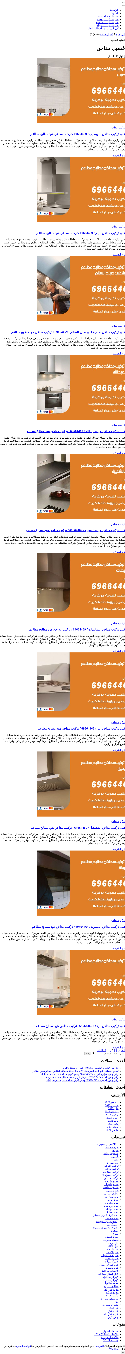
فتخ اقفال (113, 1246)
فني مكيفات (111, 1267)
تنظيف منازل (111, 1193)
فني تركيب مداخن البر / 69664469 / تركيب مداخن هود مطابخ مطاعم (81, 728)
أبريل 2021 (112, 1127)
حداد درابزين (111, 1202)
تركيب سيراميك (110, 1175)
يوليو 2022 (113, 1120)
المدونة (114, 13)
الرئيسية (114, 10)
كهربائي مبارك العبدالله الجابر (102, 28)
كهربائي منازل (110, 1280)
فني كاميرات (111, 1261)
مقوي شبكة (112, 1292)
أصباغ (115, 1150)
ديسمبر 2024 (111, 1102)
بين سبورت (112, 1162)
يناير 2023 (113, 1108)
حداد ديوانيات (111, 1209)
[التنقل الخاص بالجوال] (123, 2)
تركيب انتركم (111, 1165)
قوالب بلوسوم (23, 1346)
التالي (100, 1050)
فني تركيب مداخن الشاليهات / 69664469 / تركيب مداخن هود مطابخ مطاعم (77, 629)
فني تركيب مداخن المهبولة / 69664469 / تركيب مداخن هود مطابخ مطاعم (78, 926)
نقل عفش (113, 1311)
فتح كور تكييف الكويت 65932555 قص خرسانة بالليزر (90, 1067)
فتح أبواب (113, 1243)
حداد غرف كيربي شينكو (105, 1215)
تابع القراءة (119, 155)
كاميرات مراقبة (110, 1270)
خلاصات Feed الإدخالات (106, 1334)
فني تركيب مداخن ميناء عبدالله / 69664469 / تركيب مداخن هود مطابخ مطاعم (76, 431)
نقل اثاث (113, 1308)
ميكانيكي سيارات (109, 1298)
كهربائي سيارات (110, 1277)
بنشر (115, 1159)
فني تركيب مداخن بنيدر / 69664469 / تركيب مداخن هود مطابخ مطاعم (80, 233)
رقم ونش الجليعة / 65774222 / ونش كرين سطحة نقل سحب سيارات (82, 1077)
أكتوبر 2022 (112, 1117)
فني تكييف (112, 1249)
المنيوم (114, 1156)
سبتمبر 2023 (111, 1105)
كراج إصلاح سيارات (108, 1274)
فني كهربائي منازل (108, 1264)
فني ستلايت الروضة (107, 19)
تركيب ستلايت (110, 1172)
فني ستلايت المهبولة (107, 25)
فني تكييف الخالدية (108, 16)
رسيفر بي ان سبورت (107, 1221)
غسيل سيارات (110, 1240)
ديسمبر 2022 (111, 1111)
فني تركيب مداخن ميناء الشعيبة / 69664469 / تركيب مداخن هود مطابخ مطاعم (75, 530)
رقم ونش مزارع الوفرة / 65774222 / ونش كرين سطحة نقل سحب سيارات (79, 1074)
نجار (116, 1301)
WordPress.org (110, 1340)
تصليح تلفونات (111, 1184)
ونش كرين (112, 1317)
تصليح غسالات (110, 1187)
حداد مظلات (111, 1218)
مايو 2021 (113, 1123)
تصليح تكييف (111, 1181)
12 (104, 1050)
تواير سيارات (111, 1196)
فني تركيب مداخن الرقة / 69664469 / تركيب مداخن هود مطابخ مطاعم (80, 1026)
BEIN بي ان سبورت (107, 1144)
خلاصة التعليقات (109, 1337)
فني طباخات (111, 1258)
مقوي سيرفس (110, 1289)
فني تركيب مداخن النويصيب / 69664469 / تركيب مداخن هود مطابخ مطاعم (77, 134)
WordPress (114, 1349)
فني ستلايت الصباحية (107, 22)
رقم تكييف (112, 1224)
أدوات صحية (111, 1147)
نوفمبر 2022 (112, 1114)
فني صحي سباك (109, 1255)
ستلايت (114, 1230)
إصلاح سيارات (111, 1153)
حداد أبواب (112, 1199)
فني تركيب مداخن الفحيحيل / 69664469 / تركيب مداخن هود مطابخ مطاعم (78, 827)
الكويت (100, 1346)
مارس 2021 (112, 1130)
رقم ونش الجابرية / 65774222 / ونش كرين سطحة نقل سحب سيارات (82, 1080)
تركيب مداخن (118, 127)
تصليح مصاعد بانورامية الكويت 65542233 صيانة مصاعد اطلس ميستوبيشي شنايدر (75, 1071)
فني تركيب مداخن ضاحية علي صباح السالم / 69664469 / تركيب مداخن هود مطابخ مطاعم (68, 332)
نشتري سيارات (110, 1304)
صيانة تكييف (111, 1236)
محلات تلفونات (110, 1283)
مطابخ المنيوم (111, 1286)
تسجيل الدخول (110, 1331)
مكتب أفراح (112, 1295)
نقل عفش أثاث (110, 1314)
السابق (121, 1050)
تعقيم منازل (112, 1190)
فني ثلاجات (112, 1252)
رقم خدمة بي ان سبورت (105, 1227)
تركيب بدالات (111, 1168)
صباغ (115, 1233)
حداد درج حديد (111, 1206)
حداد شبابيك (112, 1212)
